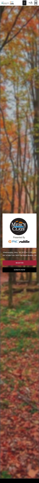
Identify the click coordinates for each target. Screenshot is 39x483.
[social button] (24, 2)
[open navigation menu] (36, 3)
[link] (19, 262)
